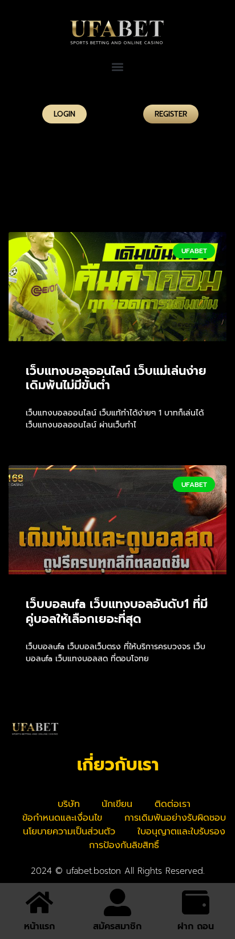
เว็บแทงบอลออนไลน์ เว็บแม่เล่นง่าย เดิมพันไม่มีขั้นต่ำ (116, 378)
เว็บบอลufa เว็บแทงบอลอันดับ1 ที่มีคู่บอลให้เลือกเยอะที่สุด (117, 611)
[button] (117, 66)
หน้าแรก (39, 926)
